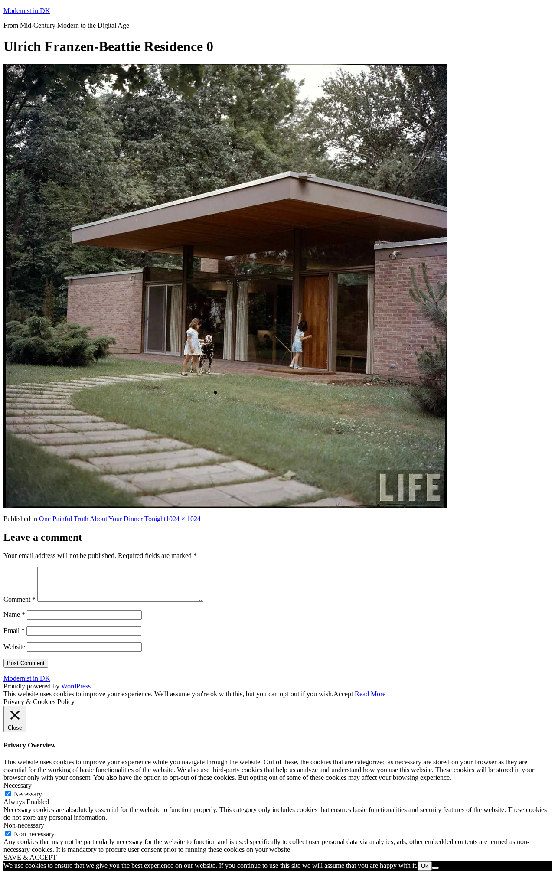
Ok (424, 866)
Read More (370, 694)
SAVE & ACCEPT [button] (30, 857)
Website (14, 646)
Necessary (28, 794)
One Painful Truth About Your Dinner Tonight (102, 518)
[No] (435, 868)
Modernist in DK (26, 10)
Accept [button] (343, 694)
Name (14, 614)
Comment (19, 599)
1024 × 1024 (183, 518)
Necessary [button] (17, 785)
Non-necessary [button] (23, 825)
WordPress (76, 686)
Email (14, 630)
